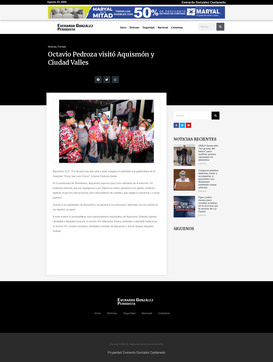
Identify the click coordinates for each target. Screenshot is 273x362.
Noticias (134, 27)
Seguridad (149, 27)
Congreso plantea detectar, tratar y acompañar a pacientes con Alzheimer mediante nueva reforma (208, 179)
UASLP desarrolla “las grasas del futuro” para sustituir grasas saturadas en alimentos (208, 152)
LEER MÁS (202, 164)
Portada (62, 46)
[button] (98, 79)
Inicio (123, 27)
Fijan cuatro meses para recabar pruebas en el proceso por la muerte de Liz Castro (208, 204)
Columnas (177, 27)
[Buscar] (220, 27)
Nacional (163, 27)
